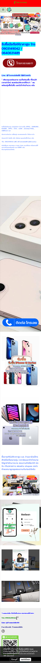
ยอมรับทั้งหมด (25, 659)
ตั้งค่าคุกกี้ (14, 659)
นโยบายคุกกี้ (10, 655)
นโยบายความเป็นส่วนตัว (27, 653)
